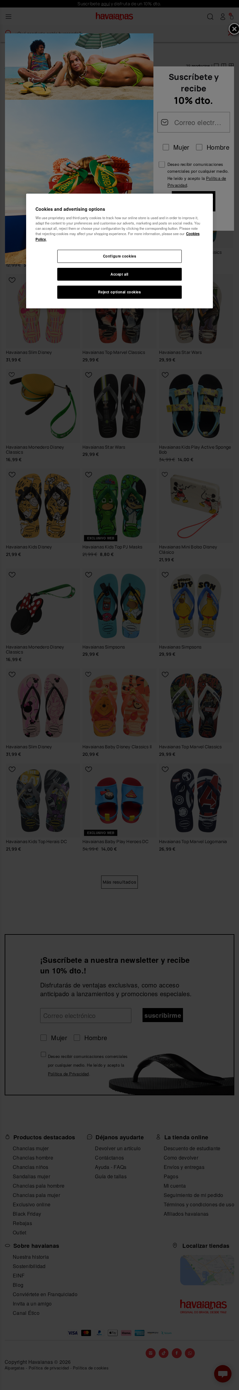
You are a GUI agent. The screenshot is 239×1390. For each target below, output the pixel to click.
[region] (119, 251)
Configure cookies (119, 255)
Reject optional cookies (119, 292)
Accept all (119, 274)
